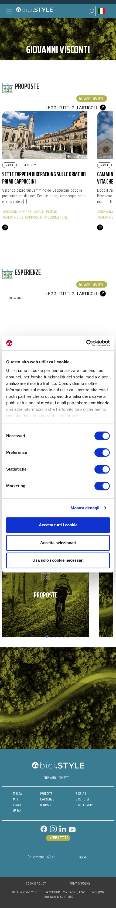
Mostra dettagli (85, 508)
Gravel (9, 165)
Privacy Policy (80, 883)
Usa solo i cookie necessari (58, 560)
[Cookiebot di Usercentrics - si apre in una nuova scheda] (86, 343)
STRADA (17, 793)
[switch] (102, 452)
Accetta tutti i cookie (58, 525)
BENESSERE (46, 805)
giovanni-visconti (91, 98)
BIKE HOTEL (82, 799)
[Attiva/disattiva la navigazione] (9, 11)
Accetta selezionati (58, 542)
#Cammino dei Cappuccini (22, 217)
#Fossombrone (56, 217)
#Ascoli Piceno (45, 212)
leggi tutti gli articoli (71, 107)
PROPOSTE (46, 793)
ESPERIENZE (47, 799)
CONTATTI (64, 778)
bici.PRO (83, 857)
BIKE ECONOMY (85, 805)
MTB (15, 799)
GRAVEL (17, 805)
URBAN (17, 810)
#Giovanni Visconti (17, 212)
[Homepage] (34, 11)
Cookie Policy (36, 883)
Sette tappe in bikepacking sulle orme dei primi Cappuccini (44, 178)
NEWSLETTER (58, 838)
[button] (91, 11)
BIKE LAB (81, 793)
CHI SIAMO (50, 778)
